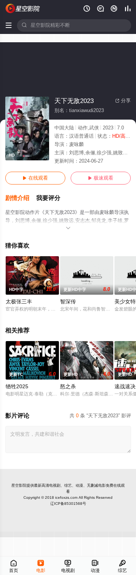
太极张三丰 (19, 301)
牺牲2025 (17, 386)
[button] (20, 198)
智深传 (68, 301)
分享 (123, 100)
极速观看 (100, 178)
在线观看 (35, 178)
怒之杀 (68, 386)
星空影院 (18, 485)
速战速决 (125, 386)
